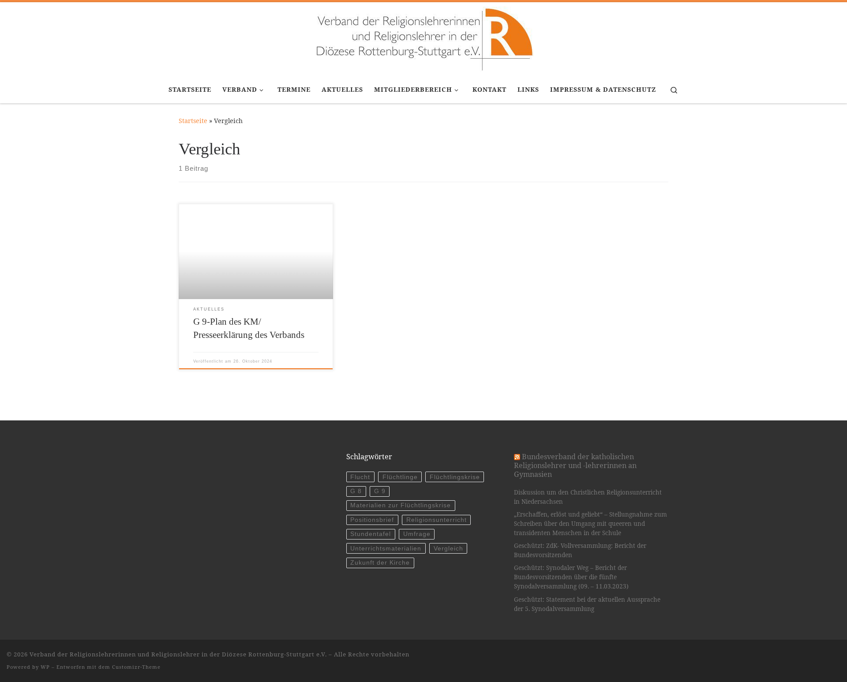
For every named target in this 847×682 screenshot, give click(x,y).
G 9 (380, 491)
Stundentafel (370, 534)
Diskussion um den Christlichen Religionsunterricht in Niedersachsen (588, 497)
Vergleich (448, 548)
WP (45, 666)
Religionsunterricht (436, 520)
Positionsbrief (372, 520)
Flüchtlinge (400, 477)
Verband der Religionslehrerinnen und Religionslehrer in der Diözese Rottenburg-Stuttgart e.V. (178, 654)
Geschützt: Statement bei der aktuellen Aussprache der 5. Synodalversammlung (587, 604)
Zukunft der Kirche (380, 562)
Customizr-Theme (136, 666)
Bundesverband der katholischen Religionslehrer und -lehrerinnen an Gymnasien (575, 466)
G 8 (356, 491)
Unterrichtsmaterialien (385, 548)
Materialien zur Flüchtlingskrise (400, 505)
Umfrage (417, 534)
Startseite (193, 120)
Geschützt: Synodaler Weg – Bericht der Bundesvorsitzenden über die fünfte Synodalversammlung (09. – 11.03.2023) (571, 577)
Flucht (360, 477)
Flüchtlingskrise (455, 477)
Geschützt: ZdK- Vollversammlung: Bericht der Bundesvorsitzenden (580, 550)
